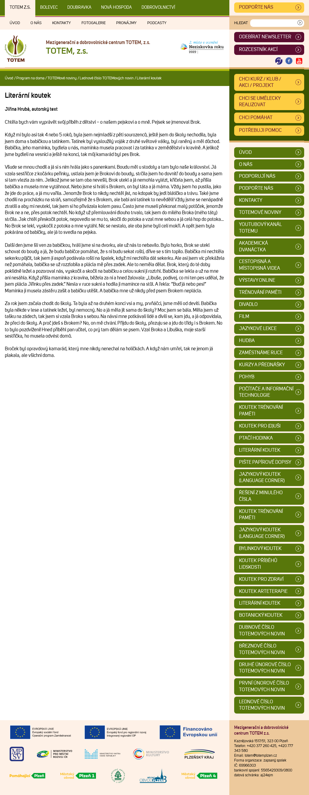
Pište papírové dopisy (265, 462)
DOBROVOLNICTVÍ (158, 7)
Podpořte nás (256, 7)
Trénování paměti (260, 292)
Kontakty (61, 23)
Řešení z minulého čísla (261, 496)
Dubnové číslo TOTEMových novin (262, 630)
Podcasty (157, 23)
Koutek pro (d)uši (260, 426)
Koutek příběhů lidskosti (258, 564)
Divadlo (248, 304)
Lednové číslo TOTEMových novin (107, 78)
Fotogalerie (93, 23)
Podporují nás (257, 176)
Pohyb (246, 376)
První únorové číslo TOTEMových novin (264, 686)
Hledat (241, 23)
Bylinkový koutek (260, 548)
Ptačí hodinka (256, 438)
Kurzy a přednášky (262, 364)
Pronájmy (126, 23)
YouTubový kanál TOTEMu (260, 228)
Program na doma (30, 78)
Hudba (247, 340)
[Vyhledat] (300, 23)
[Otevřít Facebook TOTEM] (289, 61)
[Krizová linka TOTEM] (279, 61)
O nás (36, 23)
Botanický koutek (260, 615)
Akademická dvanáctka (253, 246)
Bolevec (49, 7)
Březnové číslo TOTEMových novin (262, 649)
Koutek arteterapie (263, 591)
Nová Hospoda (116, 7)
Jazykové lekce (258, 328)
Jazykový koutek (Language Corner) (262, 477)
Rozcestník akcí (258, 49)
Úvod (15, 23)
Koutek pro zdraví (261, 579)
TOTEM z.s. (20, 7)
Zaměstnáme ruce (261, 352)
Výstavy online (257, 280)
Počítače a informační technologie (266, 392)
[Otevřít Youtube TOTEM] (299, 61)
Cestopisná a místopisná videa (259, 265)
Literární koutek (259, 450)
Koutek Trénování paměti (261, 410)
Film (244, 316)
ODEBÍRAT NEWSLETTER (265, 36)
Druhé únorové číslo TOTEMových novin (265, 668)
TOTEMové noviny (62, 78)
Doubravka (79, 7)
